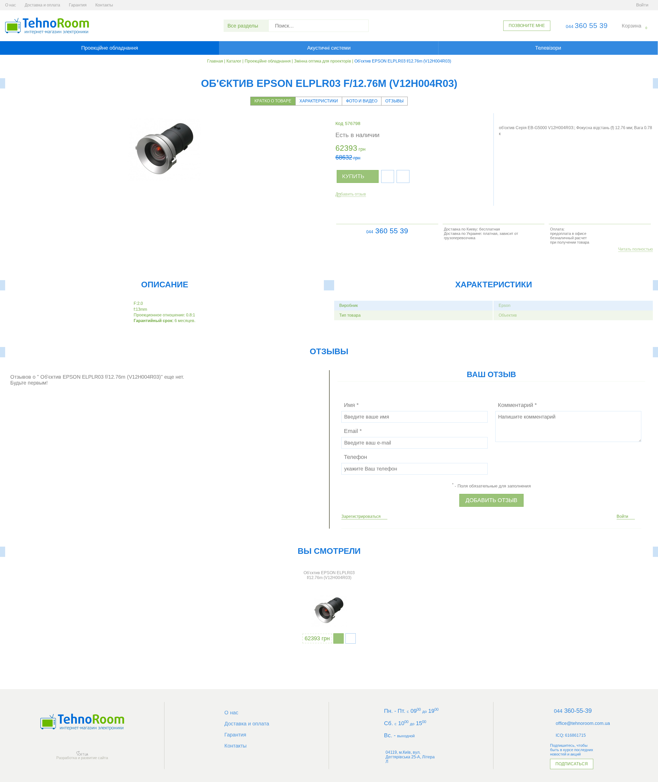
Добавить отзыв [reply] (491, 500)
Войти (622, 516)
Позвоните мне (527, 25)
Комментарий (517, 405)
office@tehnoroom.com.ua (583, 723)
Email (353, 431)
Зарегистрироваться (361, 516)
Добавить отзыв (350, 194)
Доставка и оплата (42, 5)
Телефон (355, 457)
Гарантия (78, 5)
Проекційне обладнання (109, 48)
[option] (329, 607)
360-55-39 (573, 710)
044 (369, 232)
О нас (10, 5)
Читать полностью (635, 249)
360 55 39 (587, 26)
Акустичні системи (329, 48)
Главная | (216, 61)
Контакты (104, 5)
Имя (351, 405)
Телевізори (548, 48)
